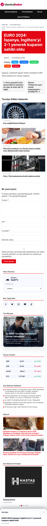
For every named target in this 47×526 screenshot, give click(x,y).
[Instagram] (18, 304)
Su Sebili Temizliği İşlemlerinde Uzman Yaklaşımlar (22, 400)
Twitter (15, 62)
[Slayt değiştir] (19, 505)
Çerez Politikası (23, 17)
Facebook (24, 62)
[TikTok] (31, 304)
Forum (39, 12)
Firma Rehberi (27, 12)
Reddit (7, 66)
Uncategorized (15, 25)
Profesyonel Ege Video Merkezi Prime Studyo (21, 407)
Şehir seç (9, 284)
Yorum (5, 200)
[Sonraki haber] (40, 320)
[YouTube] (25, 304)
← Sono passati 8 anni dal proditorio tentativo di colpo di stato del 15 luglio (13, 86)
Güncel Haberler (11, 12)
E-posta (6, 231)
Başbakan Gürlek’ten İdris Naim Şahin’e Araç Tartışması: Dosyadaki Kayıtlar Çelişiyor (24, 403)
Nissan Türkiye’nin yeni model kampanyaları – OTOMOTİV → (35, 87)
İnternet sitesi (7, 240)
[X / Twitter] (12, 304)
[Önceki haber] (35, 320)
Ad (4, 222)
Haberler (5, 25)
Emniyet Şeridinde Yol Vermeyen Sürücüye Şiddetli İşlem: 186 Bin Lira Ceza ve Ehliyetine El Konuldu (23, 396)
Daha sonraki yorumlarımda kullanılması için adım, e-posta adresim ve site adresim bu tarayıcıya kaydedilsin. (23, 254)
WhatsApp (34, 62)
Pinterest (16, 66)
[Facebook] (5, 304)
